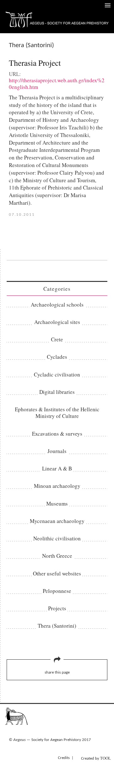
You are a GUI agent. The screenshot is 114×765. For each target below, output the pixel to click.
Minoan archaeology (57, 485)
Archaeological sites (57, 322)
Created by (96, 758)
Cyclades (57, 356)
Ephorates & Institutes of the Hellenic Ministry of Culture (57, 413)
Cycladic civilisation (57, 374)
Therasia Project (35, 62)
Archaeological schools (57, 304)
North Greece (57, 555)
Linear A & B (57, 468)
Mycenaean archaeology (57, 521)
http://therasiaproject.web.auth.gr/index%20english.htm (56, 83)
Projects (57, 608)
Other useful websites (57, 573)
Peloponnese (57, 591)
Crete (57, 339)
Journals (57, 451)
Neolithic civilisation (57, 538)
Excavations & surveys (57, 433)
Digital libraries (57, 392)
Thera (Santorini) (57, 625)
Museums (57, 503)
